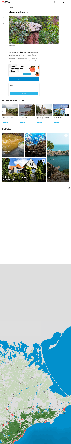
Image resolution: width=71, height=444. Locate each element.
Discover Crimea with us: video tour (57, 180)
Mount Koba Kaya (24, 117)
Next (68, 111)
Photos (5, 174)
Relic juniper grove (8, 117)
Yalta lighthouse (58, 117)
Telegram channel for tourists (23, 79)
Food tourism (6, 151)
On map (5, 122)
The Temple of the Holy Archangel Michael (43, 118)
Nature (11, 7)
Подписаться (27, 74)
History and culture (31, 151)
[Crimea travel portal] (6, 2)
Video (49, 177)
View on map (24, 93)
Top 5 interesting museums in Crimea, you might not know (35, 154)
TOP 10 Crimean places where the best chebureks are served (12, 154)
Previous (3, 111)
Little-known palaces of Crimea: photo (15, 178)
